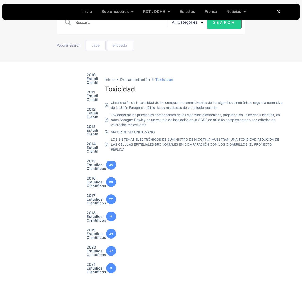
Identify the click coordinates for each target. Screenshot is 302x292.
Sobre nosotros (115, 11)
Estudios (187, 11)
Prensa (211, 11)
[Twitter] (278, 11)
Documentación (135, 79)
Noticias (233, 11)
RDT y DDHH (154, 11)
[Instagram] (288, 11)
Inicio (87, 11)
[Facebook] (269, 11)
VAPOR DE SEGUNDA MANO (133, 132)
